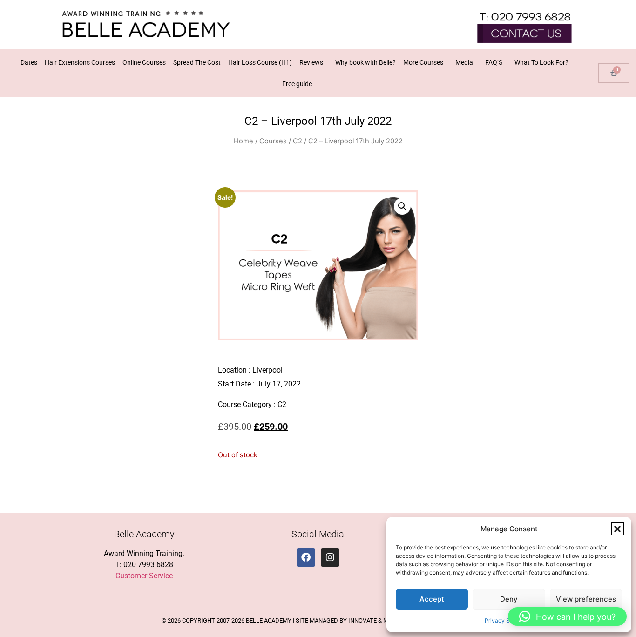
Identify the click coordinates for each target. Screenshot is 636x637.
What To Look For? (541, 62)
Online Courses (144, 62)
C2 (297, 141)
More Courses (423, 62)
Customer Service (144, 575)
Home (243, 141)
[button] (617, 529)
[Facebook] (306, 557)
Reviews (311, 62)
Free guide (297, 84)
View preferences (586, 599)
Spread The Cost (197, 62)
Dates (28, 62)
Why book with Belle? (365, 62)
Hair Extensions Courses (80, 62)
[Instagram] (330, 557)
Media (464, 62)
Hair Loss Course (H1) (260, 62)
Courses (273, 141)
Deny (509, 599)
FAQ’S (493, 62)
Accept (431, 599)
